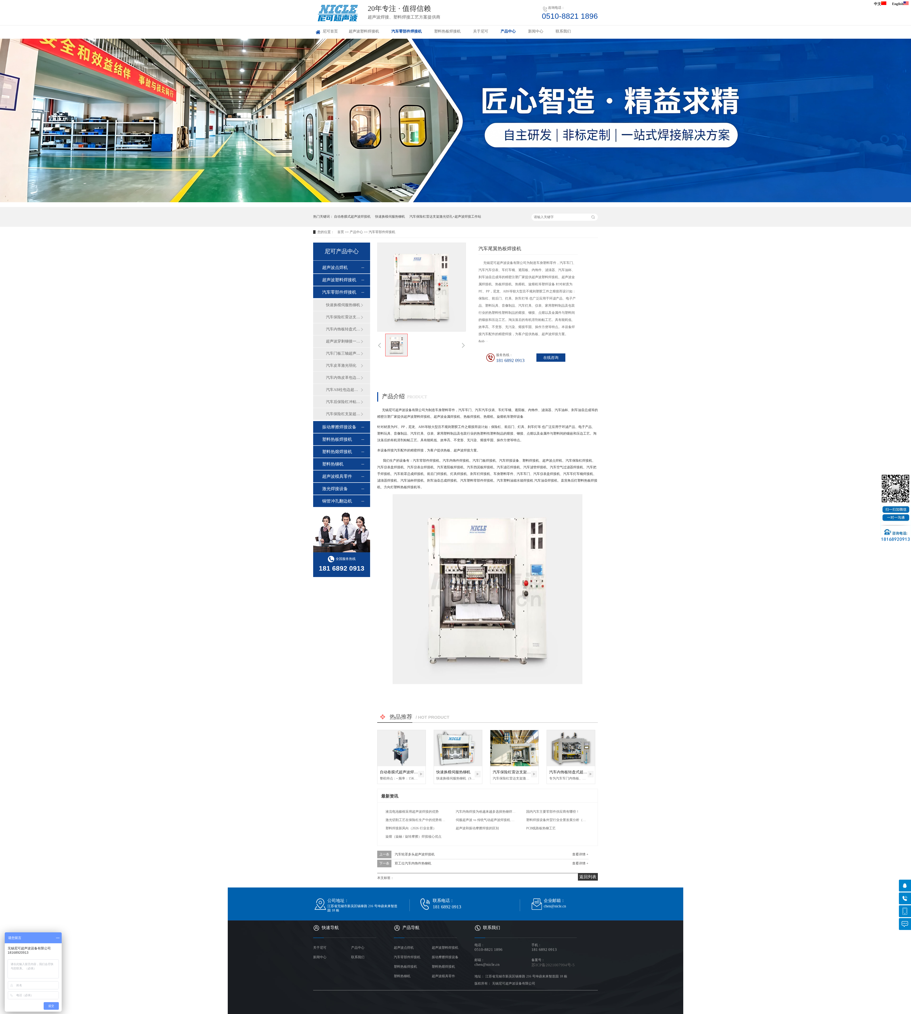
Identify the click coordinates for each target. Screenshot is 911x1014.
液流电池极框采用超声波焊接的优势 (412, 811)
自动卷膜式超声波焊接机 (352, 216)
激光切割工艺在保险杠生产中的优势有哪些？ (416, 820)
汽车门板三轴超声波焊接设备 (343, 353)
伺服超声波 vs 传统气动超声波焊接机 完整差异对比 (486, 820)
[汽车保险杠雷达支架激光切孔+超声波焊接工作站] (514, 748)
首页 (340, 232)
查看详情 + (580, 854)
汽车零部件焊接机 (406, 31)
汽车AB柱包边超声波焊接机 (343, 390)
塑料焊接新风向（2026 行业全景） (411, 828)
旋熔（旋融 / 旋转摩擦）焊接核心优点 (414, 836)
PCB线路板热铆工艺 (541, 828)
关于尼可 (480, 31)
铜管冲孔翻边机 (337, 501)
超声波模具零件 (337, 476)
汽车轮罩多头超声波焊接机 (415, 854)
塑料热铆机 (333, 464)
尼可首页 (330, 31)
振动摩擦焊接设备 (339, 427)
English (897, 4)
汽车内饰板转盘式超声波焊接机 (575, 772)
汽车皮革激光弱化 (341, 365)
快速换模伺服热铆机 (390, 216)
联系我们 (563, 31)
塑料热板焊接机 (447, 31)
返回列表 (587, 876)
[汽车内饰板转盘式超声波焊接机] (571, 748)
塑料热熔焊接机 (337, 451)
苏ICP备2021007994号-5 (553, 965)
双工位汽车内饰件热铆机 (413, 863)
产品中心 (508, 31)
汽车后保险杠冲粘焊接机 (343, 402)
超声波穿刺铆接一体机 (343, 341)
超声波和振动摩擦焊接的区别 (477, 828)
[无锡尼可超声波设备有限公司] (337, 21)
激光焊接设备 (335, 488)
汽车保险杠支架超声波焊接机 (343, 414)
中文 (877, 4)
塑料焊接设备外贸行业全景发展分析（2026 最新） (556, 820)
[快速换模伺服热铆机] (458, 748)
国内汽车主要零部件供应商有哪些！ (552, 811)
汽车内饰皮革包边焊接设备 (343, 378)
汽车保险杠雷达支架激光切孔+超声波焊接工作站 (445, 216)
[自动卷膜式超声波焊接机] (401, 748)
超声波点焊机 (335, 267)
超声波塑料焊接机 (364, 31)
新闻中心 (535, 31)
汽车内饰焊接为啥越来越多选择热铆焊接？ (486, 811)
